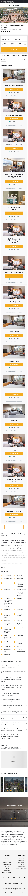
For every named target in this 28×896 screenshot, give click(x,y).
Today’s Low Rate (14, 92)
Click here (3, 844)
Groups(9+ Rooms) (15, 55)
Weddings (24, 55)
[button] (1, 15)
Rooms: (4, 43)
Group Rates (21, 862)
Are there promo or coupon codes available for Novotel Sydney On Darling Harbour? (11, 736)
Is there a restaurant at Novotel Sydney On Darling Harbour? (10, 700)
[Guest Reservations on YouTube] (24, 877)
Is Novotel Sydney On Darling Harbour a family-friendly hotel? (12, 724)
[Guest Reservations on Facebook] (4, 877)
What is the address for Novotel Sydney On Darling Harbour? (10, 667)
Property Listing (7, 870)
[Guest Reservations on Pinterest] (19, 877)
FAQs (7, 860)
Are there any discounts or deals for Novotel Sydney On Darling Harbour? (12, 730)
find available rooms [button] (14, 527)
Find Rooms (14, 49)
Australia (19, 748)
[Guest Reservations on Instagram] (14, 877)
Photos (3, 55)
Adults (12, 43)
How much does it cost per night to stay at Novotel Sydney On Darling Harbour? (11, 679)
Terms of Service (7, 864)
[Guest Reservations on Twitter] (9, 877)
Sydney (12, 748)
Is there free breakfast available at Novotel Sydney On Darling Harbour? (11, 706)
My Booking (21, 860)
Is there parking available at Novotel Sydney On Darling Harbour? (11, 712)
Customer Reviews (6, 862)
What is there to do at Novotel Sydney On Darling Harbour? (12, 718)
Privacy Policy (7, 866)
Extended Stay (21, 866)
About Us (7, 858)
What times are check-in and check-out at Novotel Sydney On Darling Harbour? (12, 687)
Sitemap (7, 868)
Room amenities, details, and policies (14, 95)
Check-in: (4, 38)
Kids (20, 43)
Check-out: (17, 38)
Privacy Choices (19, 868)
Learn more (3, 61)
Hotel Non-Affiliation (7, 872)
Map (8, 55)
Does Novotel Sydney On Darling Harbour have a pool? (10, 694)
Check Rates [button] (14, 89)
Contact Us (21, 858)
